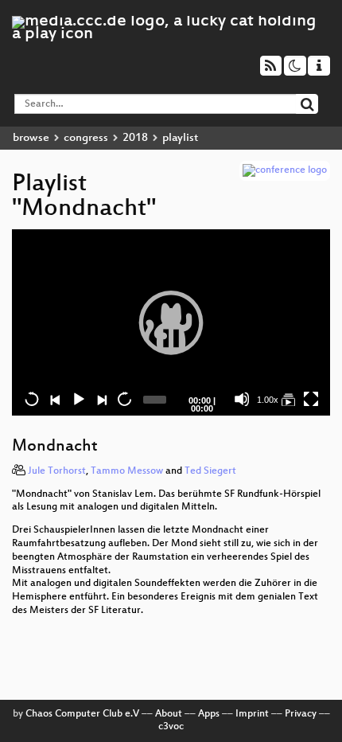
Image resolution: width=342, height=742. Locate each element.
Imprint (252, 714)
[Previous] (55, 399)
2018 (135, 138)
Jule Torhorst (57, 471)
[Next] (101, 399)
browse (31, 138)
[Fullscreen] (311, 399)
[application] (171, 322)
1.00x (267, 399)
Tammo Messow (127, 471)
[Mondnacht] (288, 399)
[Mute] (242, 399)
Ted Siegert (210, 471)
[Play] (171, 322)
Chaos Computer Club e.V (82, 714)
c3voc (171, 726)
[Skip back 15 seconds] (32, 399)
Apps (209, 714)
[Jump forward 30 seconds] (124, 399)
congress (86, 138)
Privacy (301, 714)
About (168, 714)
